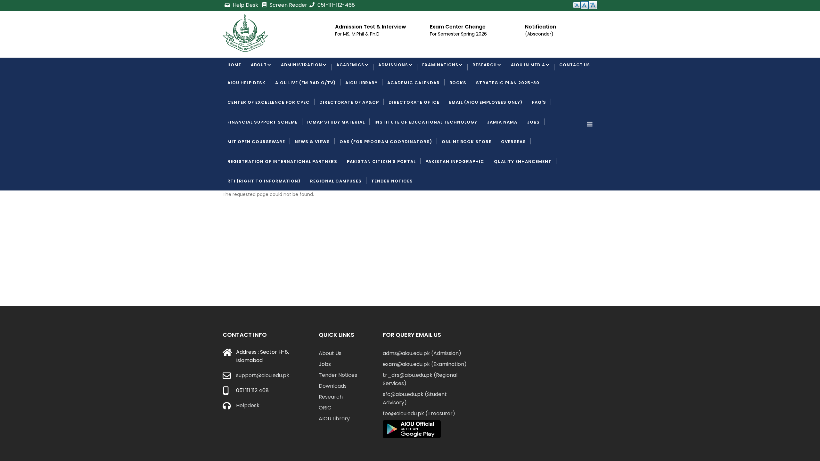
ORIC (325, 432)
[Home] (245, 33)
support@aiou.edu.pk (262, 399)
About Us (330, 377)
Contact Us (243, 88)
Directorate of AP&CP (349, 127)
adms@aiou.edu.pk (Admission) (422, 377)
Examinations (445, 68)
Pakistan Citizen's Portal (381, 186)
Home (234, 68)
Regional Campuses (336, 205)
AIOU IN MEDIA (534, 68)
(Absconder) (539, 34)
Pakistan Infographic (454, 186)
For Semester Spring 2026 (458, 34)
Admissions (397, 68)
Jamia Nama (502, 146)
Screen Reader (287, 5)
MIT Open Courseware (256, 166)
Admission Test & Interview (370, 26)
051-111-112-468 (335, 5)
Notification (540, 26)
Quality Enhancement (523, 186)
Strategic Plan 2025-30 (507, 107)
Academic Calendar (413, 107)
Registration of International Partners (282, 186)
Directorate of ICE (414, 127)
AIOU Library (361, 107)
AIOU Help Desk (246, 107)
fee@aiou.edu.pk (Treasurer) (419, 437)
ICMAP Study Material (336, 146)
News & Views (312, 166)
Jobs (533, 146)
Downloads (333, 410)
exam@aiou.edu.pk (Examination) (425, 388)
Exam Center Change (458, 26)
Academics (352, 68)
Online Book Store (466, 166)
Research (490, 68)
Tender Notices (392, 205)
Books (457, 107)
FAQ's (539, 127)
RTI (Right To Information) (263, 205)
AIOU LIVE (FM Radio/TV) (305, 107)
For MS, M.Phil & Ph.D (357, 34)
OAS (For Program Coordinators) (386, 166)
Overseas (513, 166)
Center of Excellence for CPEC (268, 127)
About (259, 68)
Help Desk (245, 5)
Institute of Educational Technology (425, 146)
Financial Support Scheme (262, 146)
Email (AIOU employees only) (485, 127)
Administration (303, 68)
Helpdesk (247, 429)
